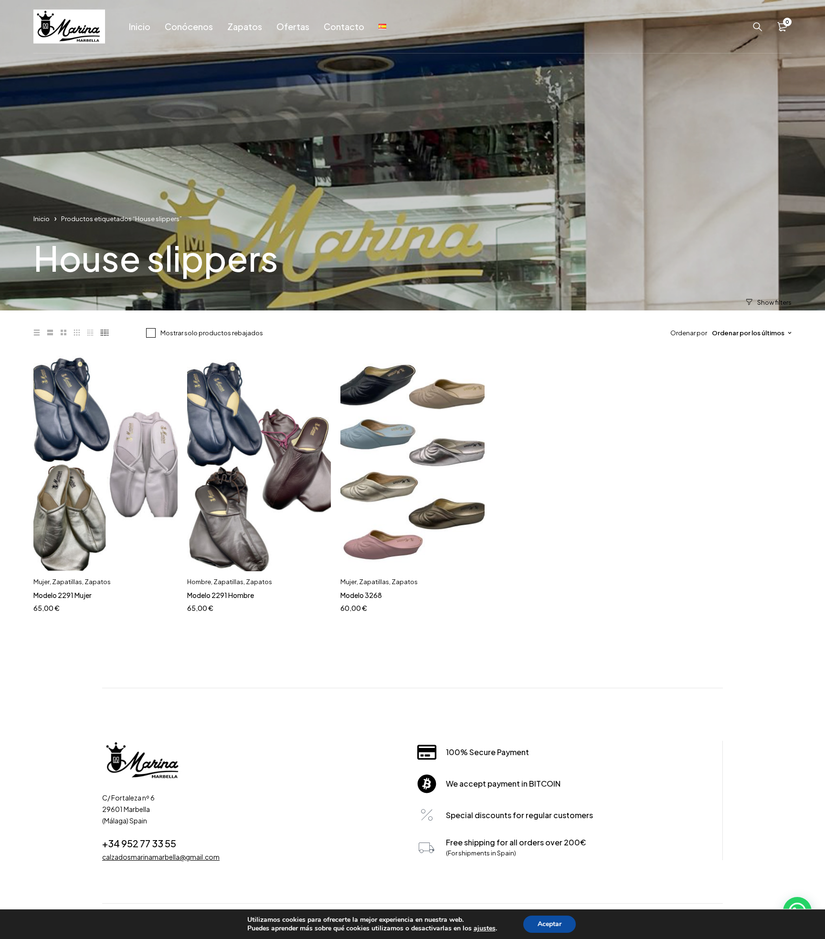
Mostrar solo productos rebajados (211, 333)
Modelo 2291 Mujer (62, 595)
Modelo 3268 (361, 595)
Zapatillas (67, 582)
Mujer (41, 582)
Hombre (199, 582)
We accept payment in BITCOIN (503, 784)
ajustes (485, 928)
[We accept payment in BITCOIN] (426, 783)
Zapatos (98, 582)
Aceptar (549, 923)
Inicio (41, 219)
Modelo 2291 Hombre (220, 595)
